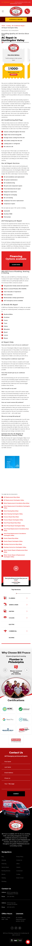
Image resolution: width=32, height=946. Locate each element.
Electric (3, 874)
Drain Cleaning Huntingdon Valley (13, 514)
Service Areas (5, 867)
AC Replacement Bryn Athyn (12, 497)
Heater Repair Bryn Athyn (11, 538)
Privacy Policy (19, 856)
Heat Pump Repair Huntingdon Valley (14, 526)
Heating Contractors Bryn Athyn (13, 544)
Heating (4, 878)
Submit (16, 794)
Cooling (18, 874)
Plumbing (4, 881)
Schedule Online (16, 19)
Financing (4, 863)
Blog (3, 856)
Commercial (19, 871)
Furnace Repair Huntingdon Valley (13, 520)
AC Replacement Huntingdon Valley (14, 500)
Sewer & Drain (20, 878)
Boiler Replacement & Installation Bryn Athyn (16, 503)
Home (3, 25)
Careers (18, 867)
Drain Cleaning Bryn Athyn (11, 511)
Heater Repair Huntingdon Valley (13, 541)
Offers (18, 863)
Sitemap (4, 860)
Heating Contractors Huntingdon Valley (15, 547)
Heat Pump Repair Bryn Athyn (12, 523)
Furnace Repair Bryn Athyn (11, 517)
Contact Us (19, 860)
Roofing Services (6, 871)
